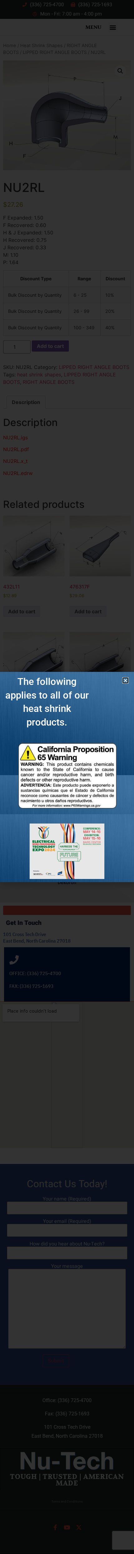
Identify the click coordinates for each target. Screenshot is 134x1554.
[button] (125, 680)
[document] (67, 777)
